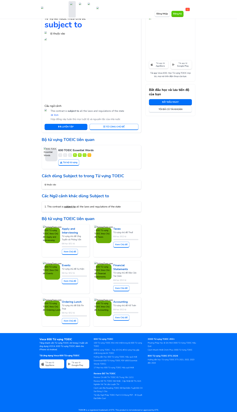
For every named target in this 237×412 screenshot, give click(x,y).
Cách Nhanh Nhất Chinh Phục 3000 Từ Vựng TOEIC (170, 350)
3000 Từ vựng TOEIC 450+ (161, 339)
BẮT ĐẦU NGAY (170, 102)
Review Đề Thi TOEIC (105, 373)
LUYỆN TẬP (67, 126)
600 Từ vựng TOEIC (103, 339)
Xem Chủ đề (70, 251)
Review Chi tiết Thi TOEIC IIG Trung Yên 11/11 (114, 377)
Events (66, 265)
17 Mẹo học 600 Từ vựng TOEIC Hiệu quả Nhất (114, 367)
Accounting (120, 302)
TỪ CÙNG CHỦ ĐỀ (115, 126)
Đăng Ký (177, 13)
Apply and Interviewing (70, 230)
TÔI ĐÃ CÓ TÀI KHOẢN (170, 109)
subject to (70, 206)
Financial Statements (120, 267)
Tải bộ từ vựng (70, 162)
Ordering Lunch (71, 302)
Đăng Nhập (162, 13)
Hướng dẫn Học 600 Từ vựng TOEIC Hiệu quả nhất (115, 357)
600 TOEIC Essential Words (76, 150)
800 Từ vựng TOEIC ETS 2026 (163, 355)
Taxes (117, 229)
